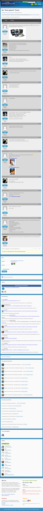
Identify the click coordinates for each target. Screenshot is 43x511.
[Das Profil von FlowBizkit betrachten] (5, 240)
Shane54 (5, 394)
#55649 (39, 82)
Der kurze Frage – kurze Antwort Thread (14, 381)
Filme (9, 12)
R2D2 (5, 117)
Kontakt (9, 494)
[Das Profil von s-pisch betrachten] (5, 47)
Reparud (6, 458)
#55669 (39, 137)
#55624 (39, 41)
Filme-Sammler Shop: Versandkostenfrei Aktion (9, 411)
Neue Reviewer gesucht (5, 408)
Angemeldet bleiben (6, 269)
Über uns (3, 494)
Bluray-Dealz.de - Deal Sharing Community (12, 287)
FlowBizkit (4, 241)
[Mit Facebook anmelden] (12, 264)
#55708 (39, 204)
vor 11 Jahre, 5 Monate (35, 14)
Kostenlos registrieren (14, 260)
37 (6, 244)
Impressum (12, 494)
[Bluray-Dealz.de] (8, 4)
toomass (5, 225)
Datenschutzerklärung (5, 495)
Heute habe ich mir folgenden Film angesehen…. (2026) (15, 364)
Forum (7, 12)
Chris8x (5, 103)
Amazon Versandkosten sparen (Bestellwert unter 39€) (10, 501)
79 (39, 17)
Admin (31, 14)
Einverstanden (25, 1)
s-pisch (5, 48)
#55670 (39, 151)
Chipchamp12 (5, 89)
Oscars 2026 (4, 421)
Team (6, 494)
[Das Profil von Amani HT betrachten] (5, 210)
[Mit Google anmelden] (14, 264)
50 (6, 106)
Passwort (3, 265)
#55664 (39, 123)
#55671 (39, 176)
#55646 (39, 68)
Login (36, 4)
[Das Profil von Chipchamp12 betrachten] (5, 88)
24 (6, 78)
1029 (6, 120)
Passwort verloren (20, 260)
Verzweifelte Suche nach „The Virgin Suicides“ (9, 416)
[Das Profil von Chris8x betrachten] (5, 28)
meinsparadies (7, 470)
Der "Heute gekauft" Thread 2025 (7, 413)
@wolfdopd (10, 153)
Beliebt (8, 443)
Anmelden (39, 4)
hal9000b (5, 371)
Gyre (5, 364)
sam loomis (6, 461)
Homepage (3, 12)
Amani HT (4, 211)
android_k (6, 467)
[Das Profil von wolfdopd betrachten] (5, 74)
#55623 (39, 22)
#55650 (39, 96)
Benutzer (3, 261)
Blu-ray (11, 12)
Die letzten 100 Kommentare (6, 356)
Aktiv (5, 443)
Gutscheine (3, 502)
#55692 (39, 190)
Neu (2, 443)
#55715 (39, 234)
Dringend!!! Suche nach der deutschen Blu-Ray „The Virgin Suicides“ (12, 424)
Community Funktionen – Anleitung (7, 505)
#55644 (39, 54)
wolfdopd (5, 75)
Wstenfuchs (6, 455)
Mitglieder (3, 440)
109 (6, 228)
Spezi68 (6, 473)
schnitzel (5, 384)
